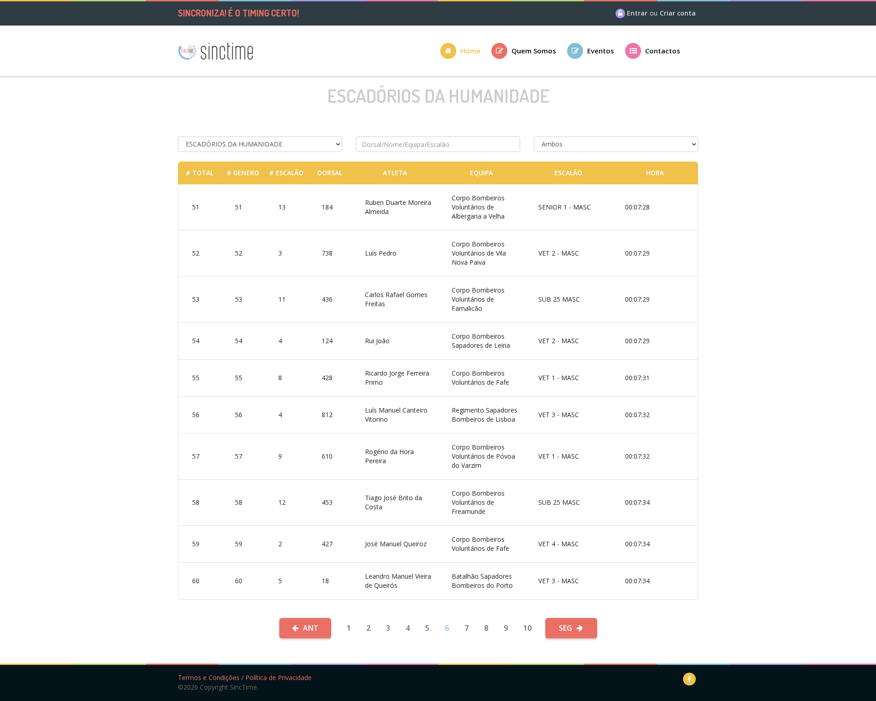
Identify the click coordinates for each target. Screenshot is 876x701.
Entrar (637, 13)
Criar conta (678, 13)
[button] (465, 53)
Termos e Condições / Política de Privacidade (245, 677)
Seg (565, 628)
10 (527, 628)
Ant (310, 628)
